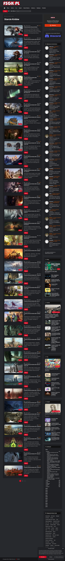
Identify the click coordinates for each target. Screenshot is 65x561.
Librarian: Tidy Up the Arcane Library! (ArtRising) (55, 393)
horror (55, 526)
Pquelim (54, 536)
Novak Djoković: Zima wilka (51, 271)
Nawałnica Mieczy (49, 533)
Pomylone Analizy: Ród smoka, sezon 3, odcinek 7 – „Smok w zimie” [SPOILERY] (53, 474)
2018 (46, 500)
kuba (46, 529)
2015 (46, 505)
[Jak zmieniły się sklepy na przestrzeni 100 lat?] (48, 334)
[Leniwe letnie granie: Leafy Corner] (48, 379)
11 (38, 249)
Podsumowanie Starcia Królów (30, 27)
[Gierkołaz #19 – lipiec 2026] (48, 389)
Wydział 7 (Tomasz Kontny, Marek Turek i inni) (55, 428)
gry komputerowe (56, 522)
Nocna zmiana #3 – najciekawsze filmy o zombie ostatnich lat (55, 294)
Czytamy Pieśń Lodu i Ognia (50, 519)
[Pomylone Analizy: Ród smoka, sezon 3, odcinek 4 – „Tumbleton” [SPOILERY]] (48, 346)
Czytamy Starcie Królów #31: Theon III (32, 275)
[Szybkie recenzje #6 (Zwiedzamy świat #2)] (48, 281)
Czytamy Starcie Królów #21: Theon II (32, 402)
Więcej (26, 35)
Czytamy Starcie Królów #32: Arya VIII (32, 262)
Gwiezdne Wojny (53, 524)
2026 (47, 449)
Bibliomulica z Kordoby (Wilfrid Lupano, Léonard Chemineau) (55, 434)
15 (38, 50)
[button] (62, 548)
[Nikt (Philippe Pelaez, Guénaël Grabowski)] (48, 439)
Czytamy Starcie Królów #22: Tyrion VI (32, 390)
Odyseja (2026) (54, 284)
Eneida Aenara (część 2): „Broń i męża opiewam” (54, 177)
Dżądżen (50, 134)
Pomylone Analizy (48, 536)
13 (38, 25)
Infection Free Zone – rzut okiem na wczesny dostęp (55, 383)
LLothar (56, 529)
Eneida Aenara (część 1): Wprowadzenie (54, 202)
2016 (46, 503)
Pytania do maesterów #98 (53, 47)
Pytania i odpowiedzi (49, 540)
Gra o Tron (47, 522)
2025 (47, 488)
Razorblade (47, 541)
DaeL (57, 519)
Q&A (54, 540)
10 (38, 273)
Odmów (50, 556)
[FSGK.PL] (11, 3)
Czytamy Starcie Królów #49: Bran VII (32, 39)
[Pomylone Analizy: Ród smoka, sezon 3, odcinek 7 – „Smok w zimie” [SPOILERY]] (48, 322)
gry (51, 522)
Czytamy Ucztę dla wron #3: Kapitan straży (54, 194)
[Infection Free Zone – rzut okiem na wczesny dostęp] (48, 384)
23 (38, 299)
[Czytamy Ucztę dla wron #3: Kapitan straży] (48, 424)
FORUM (5, 11)
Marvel (54, 531)
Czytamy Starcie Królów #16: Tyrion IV (32, 467)
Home (6, 16)
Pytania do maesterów (49, 538)
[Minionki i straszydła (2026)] (48, 290)
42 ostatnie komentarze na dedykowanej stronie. (50, 253)
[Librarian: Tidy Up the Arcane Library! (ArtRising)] (48, 394)
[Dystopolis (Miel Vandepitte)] (48, 420)
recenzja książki (48, 543)
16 (38, 325)
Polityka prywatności (51, 559)
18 (38, 363)
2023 (47, 491)
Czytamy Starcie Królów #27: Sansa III (32, 327)
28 (38, 312)
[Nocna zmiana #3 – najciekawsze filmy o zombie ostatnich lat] (48, 294)
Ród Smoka (54, 543)
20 (38, 115)
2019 (46, 498)
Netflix (54, 533)
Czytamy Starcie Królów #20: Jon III (31, 414)
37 (38, 375)
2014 (47, 506)
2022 (47, 493)
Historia (58, 524)
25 (38, 155)
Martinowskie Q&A (49, 531)
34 (38, 351)
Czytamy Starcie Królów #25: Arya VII (32, 353)
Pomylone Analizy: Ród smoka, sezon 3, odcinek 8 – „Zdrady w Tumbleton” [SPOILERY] (52, 316)
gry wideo (47, 524)
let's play (52, 529)
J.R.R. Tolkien (48, 528)
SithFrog (51, 545)
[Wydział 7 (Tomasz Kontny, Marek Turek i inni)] (48, 429)
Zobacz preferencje (59, 556)
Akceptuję (42, 556)
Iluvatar (50, 225)
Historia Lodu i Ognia (49, 526)
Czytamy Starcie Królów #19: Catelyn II (32, 426)
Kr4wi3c (52, 528)
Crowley (51, 517)
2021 (46, 495)
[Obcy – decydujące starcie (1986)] (48, 276)
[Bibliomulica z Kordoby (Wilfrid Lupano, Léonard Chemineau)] (48, 434)
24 (37, 141)
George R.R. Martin (56, 521)
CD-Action (47, 517)
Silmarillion (47, 545)
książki (57, 528)
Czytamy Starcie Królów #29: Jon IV (32, 301)
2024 (47, 490)
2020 (47, 496)
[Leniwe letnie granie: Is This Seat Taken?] (48, 375)
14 (38, 452)
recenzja (52, 541)
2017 (46, 501)
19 (38, 62)
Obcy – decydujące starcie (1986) (53, 461)
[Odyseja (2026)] (48, 285)
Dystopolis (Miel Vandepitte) (52, 457)
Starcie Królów (57, 545)
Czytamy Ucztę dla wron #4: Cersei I (55, 55)
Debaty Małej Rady (49, 521)
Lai (25, 25)
